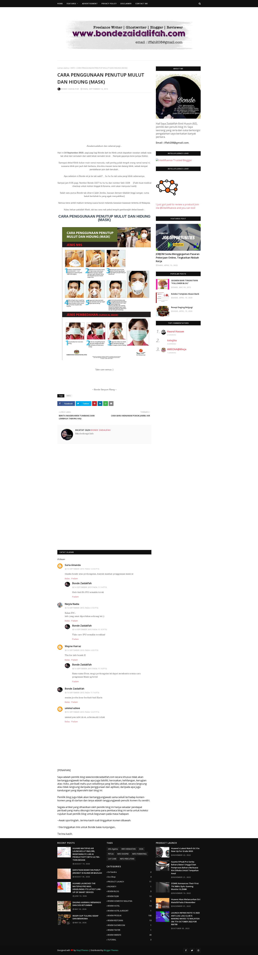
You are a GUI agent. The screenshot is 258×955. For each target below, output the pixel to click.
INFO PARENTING (139, 854)
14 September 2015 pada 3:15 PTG (82, 608)
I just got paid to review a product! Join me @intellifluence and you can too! (177, 206)
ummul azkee (72, 708)
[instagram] (198, 950)
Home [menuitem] (60, 3)
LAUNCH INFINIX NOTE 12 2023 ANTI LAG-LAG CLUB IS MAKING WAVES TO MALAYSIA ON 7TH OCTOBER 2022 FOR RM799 (185, 918)
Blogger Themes (111, 950)
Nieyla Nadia (72, 604)
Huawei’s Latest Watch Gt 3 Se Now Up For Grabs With (185, 850)
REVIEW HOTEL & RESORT (129, 910)
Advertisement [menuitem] (90, 3)
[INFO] (178, 237)
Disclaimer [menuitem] (126, 3)
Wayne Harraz (73, 646)
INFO (73, 68)
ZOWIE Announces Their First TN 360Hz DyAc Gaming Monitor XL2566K (185, 886)
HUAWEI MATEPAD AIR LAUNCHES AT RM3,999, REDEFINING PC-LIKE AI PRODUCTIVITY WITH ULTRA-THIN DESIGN (86, 854)
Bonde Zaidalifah (70, 89)
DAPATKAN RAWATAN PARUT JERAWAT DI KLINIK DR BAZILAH (87, 871)
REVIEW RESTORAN (129, 920)
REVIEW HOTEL (129, 906)
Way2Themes (82, 950)
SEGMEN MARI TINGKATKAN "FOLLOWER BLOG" (184, 282)
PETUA (111, 854)
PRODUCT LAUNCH (129, 881)
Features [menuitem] (71, 3)
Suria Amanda (73, 565)
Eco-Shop (129, 877)
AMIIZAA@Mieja (176, 349)
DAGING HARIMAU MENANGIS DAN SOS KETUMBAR (87, 904)
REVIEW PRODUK (129, 915)
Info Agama (113, 849)
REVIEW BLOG (129, 891)
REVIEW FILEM (129, 896)
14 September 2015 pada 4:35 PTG (82, 650)
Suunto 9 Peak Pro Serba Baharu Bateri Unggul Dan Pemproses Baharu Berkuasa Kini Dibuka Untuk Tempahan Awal (185, 867)
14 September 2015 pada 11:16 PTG (90, 669)
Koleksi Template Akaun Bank (185, 294)
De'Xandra (129, 872)
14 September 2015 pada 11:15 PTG (90, 629)
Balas (67, 578)
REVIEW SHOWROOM (129, 925)
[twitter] (192, 950)
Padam (74, 578)
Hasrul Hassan (175, 331)
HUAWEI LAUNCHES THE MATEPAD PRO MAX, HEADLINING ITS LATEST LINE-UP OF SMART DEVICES (87, 888)
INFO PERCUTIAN (127, 859)
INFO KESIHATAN (129, 849)
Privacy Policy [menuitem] (109, 3)
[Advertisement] (104, 117)
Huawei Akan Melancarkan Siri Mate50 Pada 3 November (185, 901)
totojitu (172, 340)
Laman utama (63, 68)
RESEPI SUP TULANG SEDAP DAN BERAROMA (85, 917)
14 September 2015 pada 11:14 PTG (90, 587)
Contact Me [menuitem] (141, 3)
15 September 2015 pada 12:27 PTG (83, 712)
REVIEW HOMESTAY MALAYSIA (129, 901)
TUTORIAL (129, 939)
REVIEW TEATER (129, 930)
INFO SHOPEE (123, 854)
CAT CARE (112, 859)
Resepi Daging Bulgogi (182, 307)
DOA (141, 849)
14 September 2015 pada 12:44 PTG (83, 569)
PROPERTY (129, 886)
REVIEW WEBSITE (129, 935)
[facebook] (185, 950)
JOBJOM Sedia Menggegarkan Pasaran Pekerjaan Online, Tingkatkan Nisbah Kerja (177, 257)
